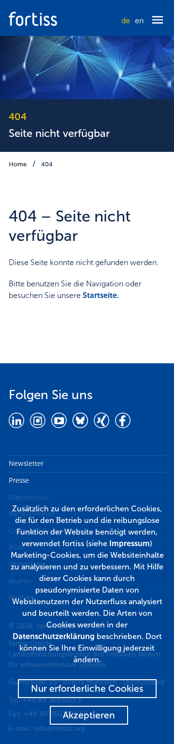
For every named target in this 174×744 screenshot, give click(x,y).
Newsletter (26, 463)
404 (47, 164)
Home (18, 164)
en (139, 20)
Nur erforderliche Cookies (87, 688)
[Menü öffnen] (157, 20)
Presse (19, 480)
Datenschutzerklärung (54, 636)
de (125, 20)
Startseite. (101, 295)
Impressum (129, 543)
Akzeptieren (89, 715)
